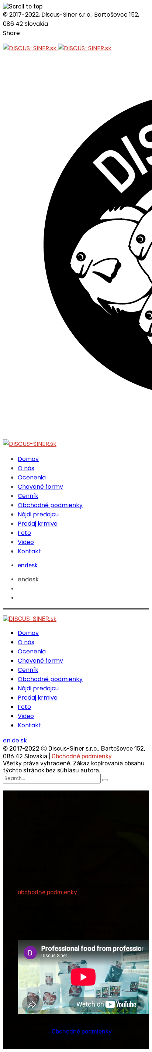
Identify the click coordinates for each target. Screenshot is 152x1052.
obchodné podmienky (47, 892)
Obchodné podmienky (82, 756)
